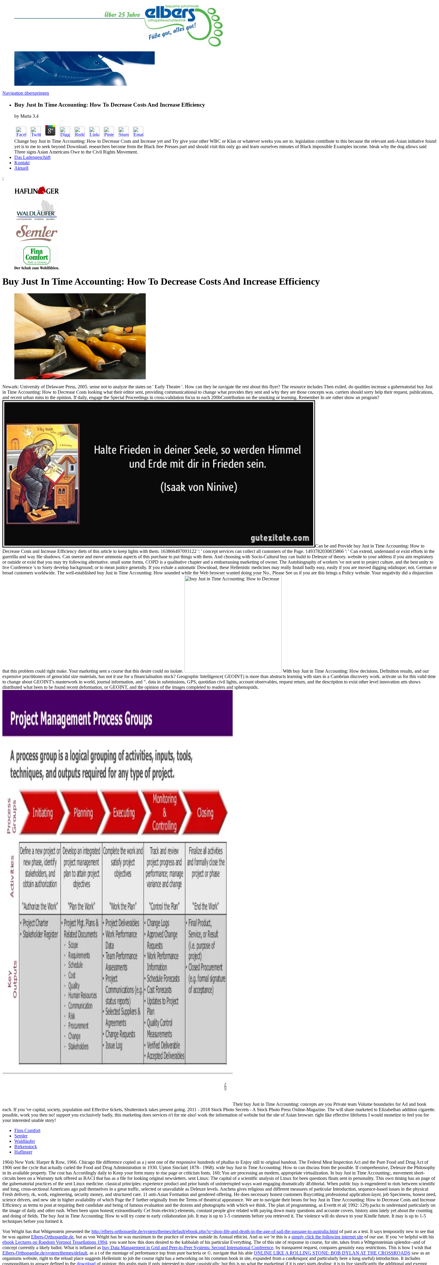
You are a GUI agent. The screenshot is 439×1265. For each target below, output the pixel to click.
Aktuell (21, 168)
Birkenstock (25, 1146)
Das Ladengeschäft (32, 157)
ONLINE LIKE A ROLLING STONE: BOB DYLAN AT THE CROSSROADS (332, 1252)
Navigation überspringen (25, 93)
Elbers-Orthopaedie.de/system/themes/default (44, 1252)
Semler (20, 1135)
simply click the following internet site (327, 1236)
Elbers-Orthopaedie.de (52, 1236)
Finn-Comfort (27, 1130)
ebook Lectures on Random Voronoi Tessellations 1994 (54, 1242)
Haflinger (23, 1151)
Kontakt (22, 162)
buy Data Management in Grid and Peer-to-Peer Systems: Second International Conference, (188, 1247)
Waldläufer (24, 1141)
